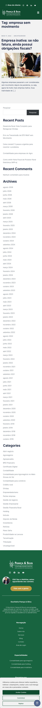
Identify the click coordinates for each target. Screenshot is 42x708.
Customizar (21, 698)
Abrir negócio (8, 451)
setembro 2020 (9, 420)
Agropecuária (8, 459)
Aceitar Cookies (21, 692)
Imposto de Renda (10, 519)
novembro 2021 (9, 367)
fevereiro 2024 (9, 271)
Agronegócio (8, 455)
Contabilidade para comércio (14, 481)
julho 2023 (7, 298)
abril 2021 (7, 393)
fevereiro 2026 (9, 210)
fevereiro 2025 (9, 225)
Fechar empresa (9, 496)
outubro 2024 (8, 241)
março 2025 (8, 222)
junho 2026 (7, 195)
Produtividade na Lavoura (13, 534)
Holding (6, 511)
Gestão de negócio (10, 500)
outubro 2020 (8, 416)
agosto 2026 (8, 187)
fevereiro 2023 (9, 313)
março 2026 (8, 206)
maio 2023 (7, 302)
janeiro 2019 (8, 428)
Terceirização (8, 538)
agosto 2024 (8, 248)
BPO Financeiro (9, 463)
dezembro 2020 (9, 408)
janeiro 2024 (8, 275)
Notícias (6, 527)
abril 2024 (7, 264)
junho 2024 (7, 256)
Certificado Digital (10, 467)
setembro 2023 (9, 290)
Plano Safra (7, 530)
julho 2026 (7, 191)
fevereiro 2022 (9, 359)
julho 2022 (7, 340)
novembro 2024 (9, 237)
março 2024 (8, 267)
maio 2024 (7, 260)
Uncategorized (20, 36)
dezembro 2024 (9, 233)
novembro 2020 (9, 412)
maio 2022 (7, 347)
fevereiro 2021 (8, 401)
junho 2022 (7, 344)
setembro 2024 (9, 245)
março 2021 (7, 397)
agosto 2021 (8, 378)
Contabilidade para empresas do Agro (18, 153)
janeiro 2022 (8, 363)
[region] (21, 693)
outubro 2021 (8, 370)
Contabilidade (8, 470)
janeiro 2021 (8, 405)
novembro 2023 (9, 283)
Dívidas (6, 488)
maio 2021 (7, 389)
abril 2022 (7, 351)
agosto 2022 (8, 336)
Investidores (7, 523)
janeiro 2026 (8, 214)
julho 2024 (7, 252)
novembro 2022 (9, 325)
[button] (38, 12)
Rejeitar (21, 703)
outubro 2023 (8, 286)
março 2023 (8, 309)
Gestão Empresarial (10, 504)
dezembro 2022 (9, 321)
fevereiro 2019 (8, 424)
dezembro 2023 (9, 279)
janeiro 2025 (8, 229)
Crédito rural (8, 485)
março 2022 (8, 355)
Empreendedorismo (10, 492)
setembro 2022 (9, 332)
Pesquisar (6, 108)
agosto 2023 (8, 294)
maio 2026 (7, 199)
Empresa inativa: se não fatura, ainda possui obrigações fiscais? (20, 44)
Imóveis (6, 515)
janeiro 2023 (8, 317)
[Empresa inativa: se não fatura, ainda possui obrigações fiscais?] (21, 65)
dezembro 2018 (9, 431)
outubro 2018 (8, 439)
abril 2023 (7, 306)
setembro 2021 (9, 374)
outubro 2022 (8, 328)
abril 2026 (7, 203)
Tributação (7, 542)
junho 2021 (7, 386)
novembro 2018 (9, 435)
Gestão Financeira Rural (12, 508)
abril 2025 (7, 218)
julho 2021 (7, 382)
